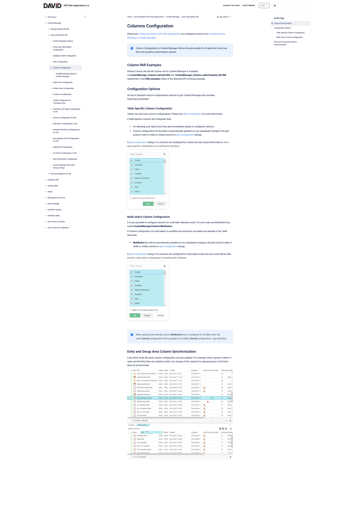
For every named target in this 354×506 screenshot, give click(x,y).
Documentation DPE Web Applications (149, 17)
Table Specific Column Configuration (290, 33)
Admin (50, 192)
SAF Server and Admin (56, 222)
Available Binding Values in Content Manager (66, 75)
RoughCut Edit (53, 180)
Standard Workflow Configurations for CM (66, 131)
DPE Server (52, 17)
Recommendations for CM (60, 174)
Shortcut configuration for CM (64, 118)
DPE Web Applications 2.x (76, 5)
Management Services (56, 198)
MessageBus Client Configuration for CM (66, 139)
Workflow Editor (54, 216)
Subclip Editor (53, 186)
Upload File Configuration (62, 147)
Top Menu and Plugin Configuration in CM (66, 110)
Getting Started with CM (59, 29)
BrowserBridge (53, 204)
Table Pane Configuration (63, 82)
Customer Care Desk (231, 5)
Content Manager (54, 23)
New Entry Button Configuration (65, 159)
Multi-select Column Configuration (289, 37)
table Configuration (192, 114)
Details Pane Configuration (63, 88)
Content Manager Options (63, 41)
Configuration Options (282, 28)
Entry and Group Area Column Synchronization (285, 43)
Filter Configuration (60, 62)
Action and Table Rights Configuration (62, 48)
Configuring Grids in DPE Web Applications (159, 34)
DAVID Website (248, 5)
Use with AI (223, 17)
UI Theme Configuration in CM (64, 153)
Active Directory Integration (58, 228)
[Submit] (275, 5)
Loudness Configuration (62, 94)
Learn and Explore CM (58, 35)
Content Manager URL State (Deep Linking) (64, 166)
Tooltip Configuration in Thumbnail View (62, 101)
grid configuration (185, 134)
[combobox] (291, 5)
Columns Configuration (62, 68)
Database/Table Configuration (65, 56)
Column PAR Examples (283, 23)
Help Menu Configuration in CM (65, 124)
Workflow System (54, 210)
